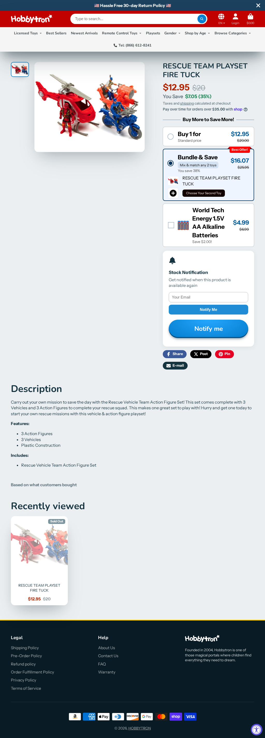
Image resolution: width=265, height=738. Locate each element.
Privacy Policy (23, 680)
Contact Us (108, 655)
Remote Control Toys (119, 33)
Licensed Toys (26, 33)
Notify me (208, 309)
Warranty (106, 672)
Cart (250, 19)
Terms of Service (26, 688)
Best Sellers (56, 33)
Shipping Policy (25, 647)
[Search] (201, 18)
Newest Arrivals (84, 33)
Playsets (153, 33)
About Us (106, 647)
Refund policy (23, 664)
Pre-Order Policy (26, 655)
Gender (170, 33)
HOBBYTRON (139, 728)
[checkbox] (208, 225)
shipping (187, 103)
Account (235, 19)
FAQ (102, 664)
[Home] (31, 19)
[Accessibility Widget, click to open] (256, 729)
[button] (208, 136)
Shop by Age (195, 33)
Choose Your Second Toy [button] (203, 193)
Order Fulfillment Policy (32, 672)
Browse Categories (231, 33)
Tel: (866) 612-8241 (135, 45)
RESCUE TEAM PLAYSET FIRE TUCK (39, 560)
